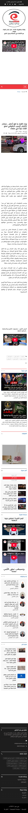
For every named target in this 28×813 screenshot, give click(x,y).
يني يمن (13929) (22, 763)
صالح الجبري (15, 610)
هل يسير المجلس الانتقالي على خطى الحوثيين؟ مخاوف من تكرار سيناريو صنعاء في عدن (10, 624)
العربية (20, 4)
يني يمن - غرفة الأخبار (20, 414)
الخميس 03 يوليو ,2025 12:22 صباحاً (17, 133)
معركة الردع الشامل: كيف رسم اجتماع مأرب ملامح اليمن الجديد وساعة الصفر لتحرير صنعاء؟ (11, 584)
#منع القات (9, 356)
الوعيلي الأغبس (14, 618)
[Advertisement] (14, 67)
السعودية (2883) (22, 766)
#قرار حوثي (16, 356)
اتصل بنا (24, 798)
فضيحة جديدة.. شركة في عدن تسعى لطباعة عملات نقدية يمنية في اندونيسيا (10, 686)
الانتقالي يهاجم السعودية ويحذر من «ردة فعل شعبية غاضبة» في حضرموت (15, 416)
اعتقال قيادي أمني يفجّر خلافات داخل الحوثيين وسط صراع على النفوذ (10, 494)
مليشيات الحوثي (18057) (13, 761)
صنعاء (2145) (16, 768)
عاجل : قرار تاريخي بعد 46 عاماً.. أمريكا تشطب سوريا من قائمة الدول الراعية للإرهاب (15, 388)
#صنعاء (22, 356)
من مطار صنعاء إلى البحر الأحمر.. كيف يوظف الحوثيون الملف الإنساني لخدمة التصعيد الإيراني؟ (11, 605)
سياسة (18, 92)
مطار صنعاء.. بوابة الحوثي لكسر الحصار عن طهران (11, 594)
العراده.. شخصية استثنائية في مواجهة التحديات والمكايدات (10, 615)
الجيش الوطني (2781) (12, 766)
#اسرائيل (9, 359)
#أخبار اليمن (15, 359)
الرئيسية (23, 92)
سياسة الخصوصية (15, 809)
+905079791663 (21, 746)
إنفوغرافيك (23, 782)
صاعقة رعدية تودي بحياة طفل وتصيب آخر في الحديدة (9, 500)
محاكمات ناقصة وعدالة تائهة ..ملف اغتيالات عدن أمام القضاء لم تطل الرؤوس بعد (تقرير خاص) (10, 652)
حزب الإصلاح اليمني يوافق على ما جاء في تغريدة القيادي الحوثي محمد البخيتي (10, 677)
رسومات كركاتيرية (22, 780)
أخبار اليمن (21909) (20, 758)
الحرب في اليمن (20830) (9, 758)
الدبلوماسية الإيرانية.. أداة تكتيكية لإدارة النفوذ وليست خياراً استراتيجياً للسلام (11, 634)
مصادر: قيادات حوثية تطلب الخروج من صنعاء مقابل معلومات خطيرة (10, 487)
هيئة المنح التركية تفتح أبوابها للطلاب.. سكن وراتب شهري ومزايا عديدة (9, 661)
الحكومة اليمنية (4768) (12, 763)
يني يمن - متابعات (21, 386)
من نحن (24, 795)
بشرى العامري (15, 596)
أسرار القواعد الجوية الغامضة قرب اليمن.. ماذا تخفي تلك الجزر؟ (10, 668)
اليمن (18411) (23, 761)
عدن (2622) (23, 768)
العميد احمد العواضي (13, 638)
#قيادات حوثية (23, 359)
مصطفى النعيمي (14, 588)
